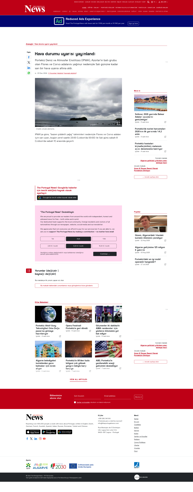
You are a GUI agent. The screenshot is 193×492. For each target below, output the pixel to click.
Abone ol (138, 397)
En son (93, 2)
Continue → (105, 254)
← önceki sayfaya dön (151, 177)
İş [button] (69, 11)
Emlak (74, 11)
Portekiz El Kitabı (162, 11)
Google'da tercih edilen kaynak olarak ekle (59, 197)
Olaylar (131, 2)
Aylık (78, 239)
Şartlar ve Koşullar (140, 436)
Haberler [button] (56, 11)
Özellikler (100, 2)
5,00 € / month (78, 246)
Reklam (124, 2)
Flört (144, 2)
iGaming (151, 11)
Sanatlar (151, 7)
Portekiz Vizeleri (107, 7)
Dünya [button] (64, 11)
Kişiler (119, 2)
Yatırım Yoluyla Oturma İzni (126, 7)
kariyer (113, 2)
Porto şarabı (111, 11)
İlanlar (87, 2)
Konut (86, 11)
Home (84, 7)
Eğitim (90, 7)
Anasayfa (29, 44)
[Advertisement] (78, 162)
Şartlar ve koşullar (83, 402)
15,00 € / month (104, 246)
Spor (140, 11)
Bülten (107, 2)
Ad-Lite (164, 2)
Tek (52, 239)
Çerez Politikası (139, 442)
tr (154, 2)
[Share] (165, 122)
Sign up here (133, 23)
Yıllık (104, 239)
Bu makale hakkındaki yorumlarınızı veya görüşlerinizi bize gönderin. (66, 285)
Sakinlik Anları (162, 7)
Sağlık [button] (133, 11)
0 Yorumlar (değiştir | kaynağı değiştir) (62, 73)
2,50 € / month (53, 246)
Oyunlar (138, 2)
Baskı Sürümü (79, 2)
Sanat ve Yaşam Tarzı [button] (97, 11)
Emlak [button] (96, 7)
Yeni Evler (142, 7)
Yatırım (80, 11)
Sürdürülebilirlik (123, 11)
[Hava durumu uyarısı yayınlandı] (78, 102)
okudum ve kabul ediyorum (93, 402)
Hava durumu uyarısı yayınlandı (46, 44)
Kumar (145, 11)
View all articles (78, 379)
